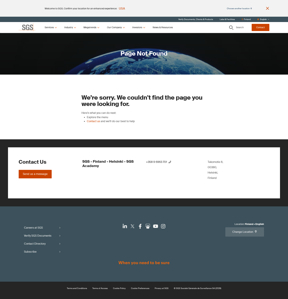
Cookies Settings (107, 52)
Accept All (183, 52)
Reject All (158, 52)
